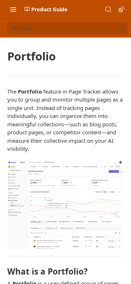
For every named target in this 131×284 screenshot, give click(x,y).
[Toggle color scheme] (121, 9)
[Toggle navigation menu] (13, 9)
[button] (65, 204)
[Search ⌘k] (108, 9)
